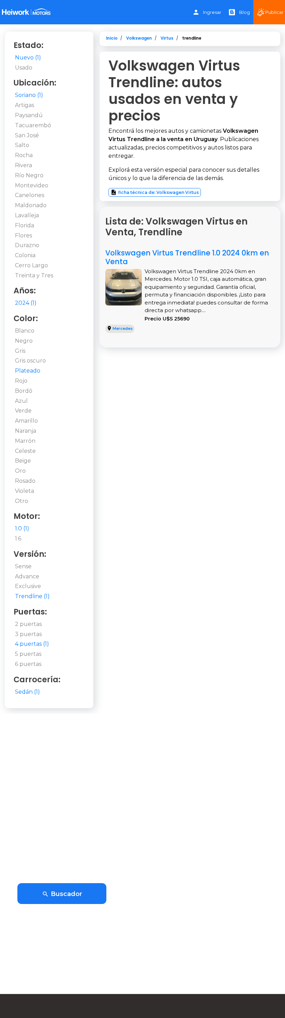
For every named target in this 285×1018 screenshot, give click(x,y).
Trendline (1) (32, 596)
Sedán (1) (27, 692)
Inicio (111, 38)
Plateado (27, 370)
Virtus (167, 38)
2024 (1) (25, 303)
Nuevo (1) (28, 57)
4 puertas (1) (32, 644)
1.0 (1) (22, 528)
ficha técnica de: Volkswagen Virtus (158, 192)
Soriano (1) (29, 95)
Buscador (65, 894)
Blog (244, 12)
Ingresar (212, 12)
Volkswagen (139, 38)
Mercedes (123, 328)
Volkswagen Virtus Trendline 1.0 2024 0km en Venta (187, 257)
